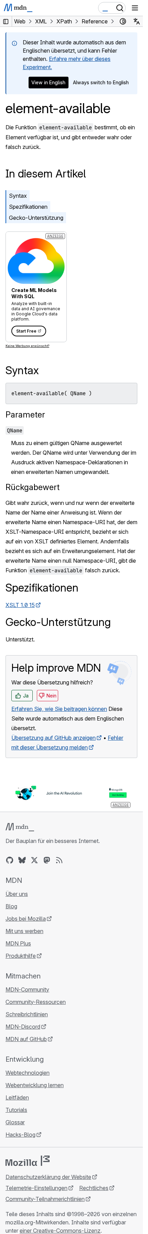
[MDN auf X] (34, 860)
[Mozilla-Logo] (28, 1161)
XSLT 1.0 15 (20, 605)
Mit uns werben (24, 931)
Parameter (25, 415)
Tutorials (16, 1109)
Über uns (17, 893)
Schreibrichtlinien (27, 1014)
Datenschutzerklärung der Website (48, 1176)
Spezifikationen (28, 206)
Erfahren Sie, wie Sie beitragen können (59, 708)
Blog (11, 906)
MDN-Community (27, 989)
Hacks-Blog (20, 1134)
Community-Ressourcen (36, 1001)
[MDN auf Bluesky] (22, 860)
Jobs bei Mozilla (26, 918)
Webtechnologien (28, 1072)
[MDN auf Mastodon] (47, 860)
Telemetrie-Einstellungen (36, 1187)
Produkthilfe (21, 955)
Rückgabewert (33, 487)
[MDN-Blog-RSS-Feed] (59, 860)
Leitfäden (17, 1097)
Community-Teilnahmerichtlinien (45, 1198)
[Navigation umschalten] (135, 8)
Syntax (18, 195)
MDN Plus (18, 943)
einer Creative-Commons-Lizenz (60, 1230)
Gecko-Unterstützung (36, 217)
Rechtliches (93, 1187)
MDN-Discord (23, 1026)
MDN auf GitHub (26, 1039)
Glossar (15, 1122)
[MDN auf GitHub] (10, 860)
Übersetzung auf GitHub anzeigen (53, 737)
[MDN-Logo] (20, 827)
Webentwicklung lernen (35, 1085)
